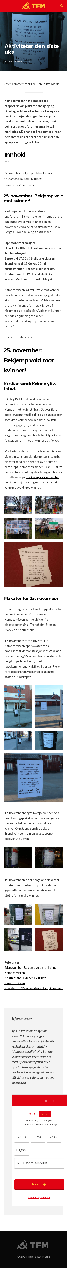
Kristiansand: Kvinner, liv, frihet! (23, 178)
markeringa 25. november (42, 477)
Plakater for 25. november (20, 185)
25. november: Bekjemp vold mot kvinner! (29, 173)
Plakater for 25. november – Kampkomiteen (33, 988)
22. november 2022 (18, 61)
